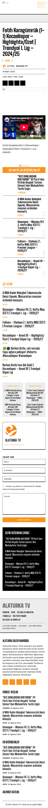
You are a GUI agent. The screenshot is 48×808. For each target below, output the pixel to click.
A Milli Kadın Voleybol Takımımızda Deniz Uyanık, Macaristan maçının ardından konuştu (29, 205)
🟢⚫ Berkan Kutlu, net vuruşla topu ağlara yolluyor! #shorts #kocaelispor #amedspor (21, 352)
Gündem (21, 193)
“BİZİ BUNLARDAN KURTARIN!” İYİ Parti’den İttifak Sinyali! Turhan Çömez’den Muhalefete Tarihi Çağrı (31, 182)
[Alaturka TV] (5, 66)
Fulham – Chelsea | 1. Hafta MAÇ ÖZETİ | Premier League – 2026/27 (29, 246)
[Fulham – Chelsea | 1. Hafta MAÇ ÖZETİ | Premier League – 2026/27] (9, 245)
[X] (11, 83)
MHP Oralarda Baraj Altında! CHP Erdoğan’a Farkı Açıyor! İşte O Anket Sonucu (13, 409)
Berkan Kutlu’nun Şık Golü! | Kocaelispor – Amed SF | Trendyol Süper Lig (21, 368)
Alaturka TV (22, 66)
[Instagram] (12, 682)
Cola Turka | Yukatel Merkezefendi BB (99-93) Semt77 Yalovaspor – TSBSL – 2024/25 (35, 409)
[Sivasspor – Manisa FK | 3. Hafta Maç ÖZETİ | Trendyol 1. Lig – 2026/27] (9, 226)
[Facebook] (5, 83)
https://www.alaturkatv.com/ (15, 444)
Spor (20, 215)
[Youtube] (33, 682)
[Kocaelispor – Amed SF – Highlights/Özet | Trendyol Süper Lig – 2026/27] (9, 265)
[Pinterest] (16, 83)
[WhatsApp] (22, 83)
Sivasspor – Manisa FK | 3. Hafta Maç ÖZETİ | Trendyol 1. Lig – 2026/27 (31, 226)
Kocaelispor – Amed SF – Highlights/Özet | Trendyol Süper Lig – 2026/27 (31, 265)
